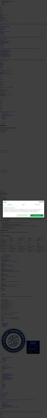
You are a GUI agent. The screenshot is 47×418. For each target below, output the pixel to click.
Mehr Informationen (34, 211)
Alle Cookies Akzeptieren (37, 215)
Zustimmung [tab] (10, 204)
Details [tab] (23, 204)
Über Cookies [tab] (37, 204)
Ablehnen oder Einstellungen (23, 215)
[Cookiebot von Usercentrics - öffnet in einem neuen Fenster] (39, 202)
